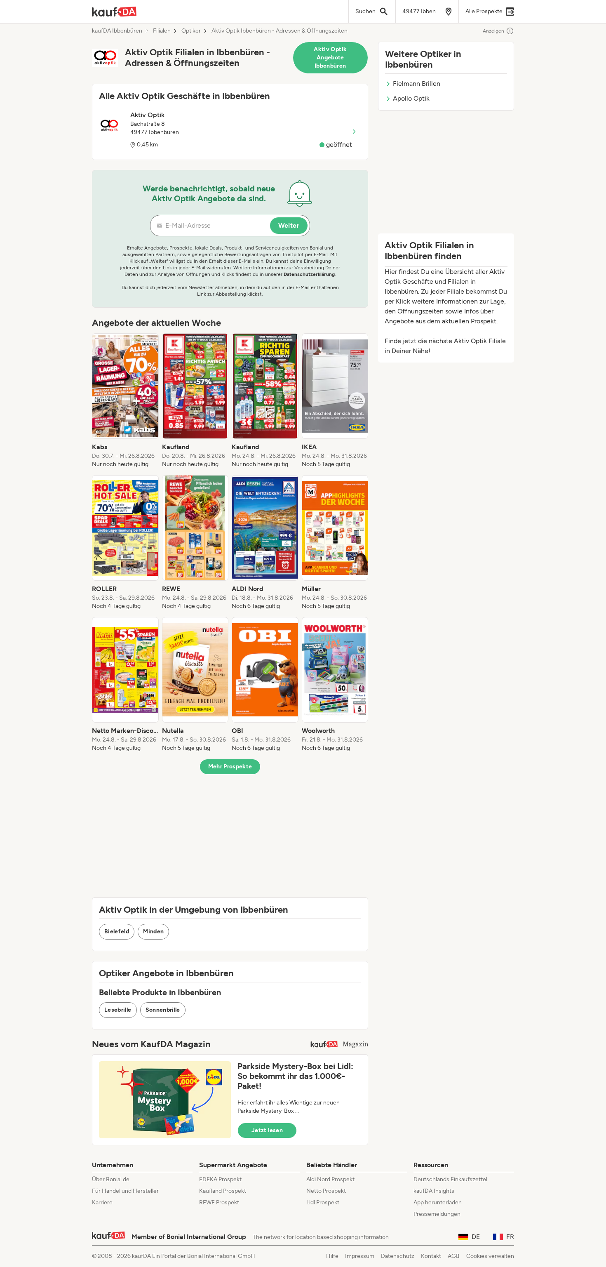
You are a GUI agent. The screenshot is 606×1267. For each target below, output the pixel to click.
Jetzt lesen (267, 1130)
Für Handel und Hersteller (125, 1190)
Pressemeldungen (436, 1214)
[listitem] (125, 401)
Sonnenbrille (163, 1009)
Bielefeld (116, 931)
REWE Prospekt (219, 1202)
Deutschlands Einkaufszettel (450, 1179)
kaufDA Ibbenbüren (117, 31)
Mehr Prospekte (230, 766)
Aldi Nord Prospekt (330, 1179)
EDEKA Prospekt (220, 1179)
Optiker (191, 31)
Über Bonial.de (110, 1179)
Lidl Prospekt (322, 1202)
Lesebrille (118, 1009)
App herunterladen (437, 1202)
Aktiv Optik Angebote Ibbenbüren (330, 57)
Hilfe (332, 1256)
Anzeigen (493, 31)
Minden (153, 931)
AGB (454, 1256)
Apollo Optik (411, 98)
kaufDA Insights (433, 1190)
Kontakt (431, 1256)
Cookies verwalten (490, 1256)
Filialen (162, 31)
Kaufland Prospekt (222, 1190)
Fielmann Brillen (416, 83)
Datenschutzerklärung (309, 274)
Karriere (102, 1202)
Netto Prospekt (326, 1190)
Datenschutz (397, 1256)
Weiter (288, 225)
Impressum (359, 1256)
